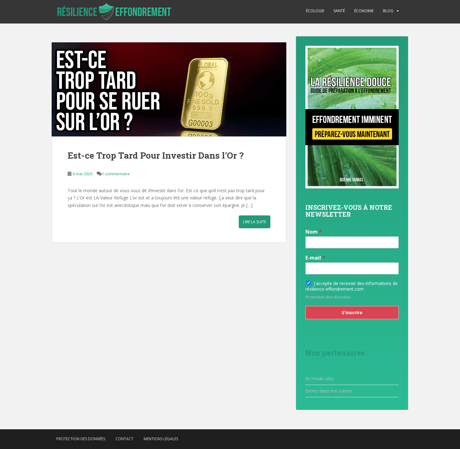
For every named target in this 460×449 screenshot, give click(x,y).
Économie (364, 10)
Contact (124, 438)
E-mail (315, 258)
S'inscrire (352, 312)
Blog (388, 10)
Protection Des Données (80, 438)
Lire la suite (254, 221)
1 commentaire (116, 174)
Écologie (315, 10)
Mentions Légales (161, 438)
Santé (339, 10)
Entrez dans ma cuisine (328, 391)
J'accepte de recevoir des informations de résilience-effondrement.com (351, 286)
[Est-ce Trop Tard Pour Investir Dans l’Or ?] (169, 89)
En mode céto (319, 379)
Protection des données (328, 297)
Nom (313, 232)
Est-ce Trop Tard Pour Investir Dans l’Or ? (155, 155)
